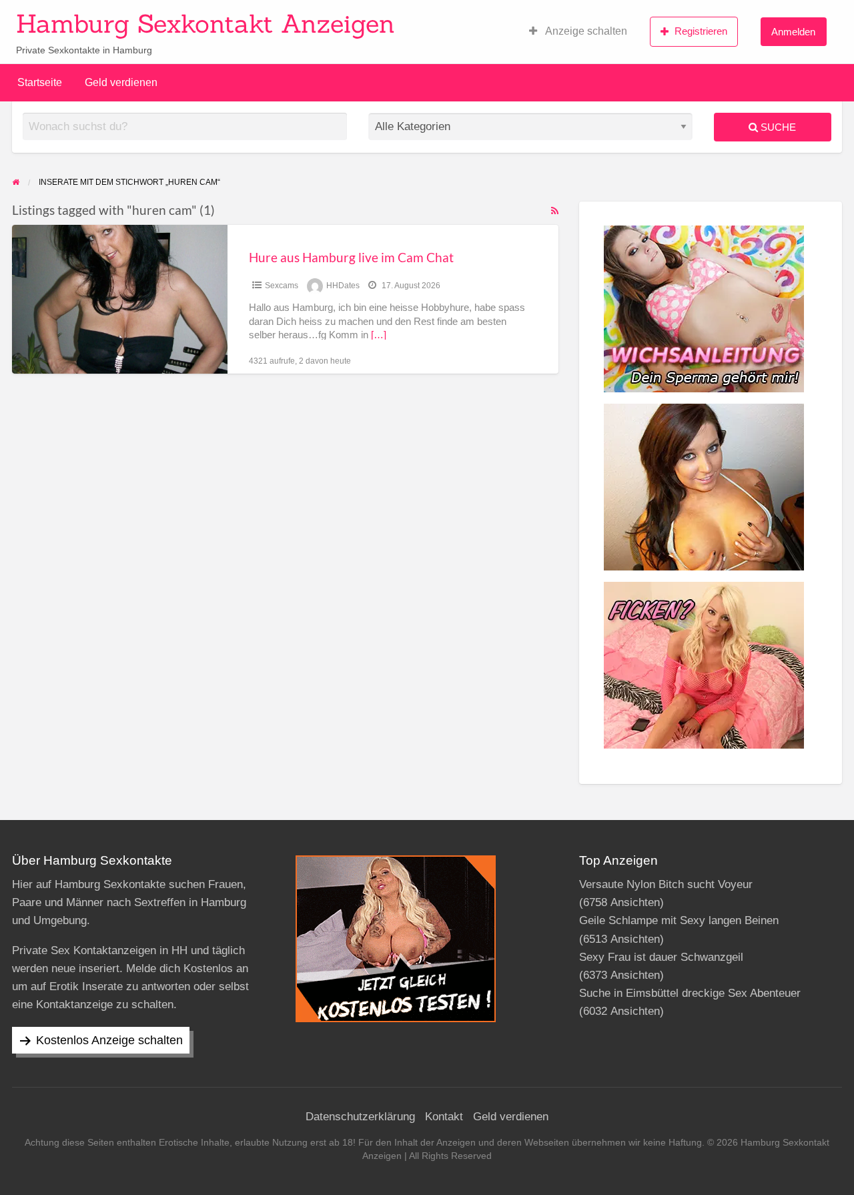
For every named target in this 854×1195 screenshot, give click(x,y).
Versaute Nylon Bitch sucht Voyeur (666, 884)
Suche (777, 127)
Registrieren (701, 31)
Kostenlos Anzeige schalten (109, 1040)
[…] (378, 335)
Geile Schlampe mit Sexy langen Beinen (679, 920)
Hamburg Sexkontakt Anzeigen (205, 23)
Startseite (39, 82)
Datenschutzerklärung (360, 1116)
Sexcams (281, 285)
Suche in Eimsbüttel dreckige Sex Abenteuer (690, 993)
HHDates (343, 285)
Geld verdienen (121, 82)
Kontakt (444, 1116)
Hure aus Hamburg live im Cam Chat (351, 257)
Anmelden (793, 31)
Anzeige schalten (585, 31)
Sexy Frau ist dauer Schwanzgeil (661, 957)
